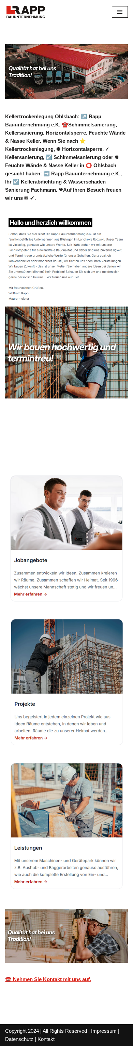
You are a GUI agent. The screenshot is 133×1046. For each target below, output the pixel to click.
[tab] (69, 438)
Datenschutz (19, 1039)
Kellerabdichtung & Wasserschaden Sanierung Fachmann (68, 438)
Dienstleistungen (48, 452)
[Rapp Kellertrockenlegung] (25, 12)
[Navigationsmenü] (120, 12)
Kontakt (46, 1039)
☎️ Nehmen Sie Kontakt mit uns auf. (48, 979)
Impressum (104, 1031)
